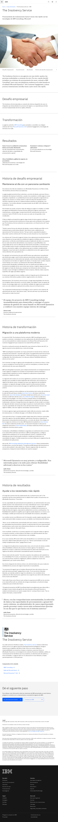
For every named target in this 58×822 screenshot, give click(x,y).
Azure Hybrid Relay (21, 425)
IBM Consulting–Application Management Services (22, 443)
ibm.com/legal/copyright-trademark (36, 731)
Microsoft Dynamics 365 (19, 126)
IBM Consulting (18, 125)
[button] (52, 2)
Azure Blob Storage (28, 396)
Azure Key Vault (45, 395)
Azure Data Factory (27, 393)
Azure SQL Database (15, 395)
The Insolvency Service (30, 644)
